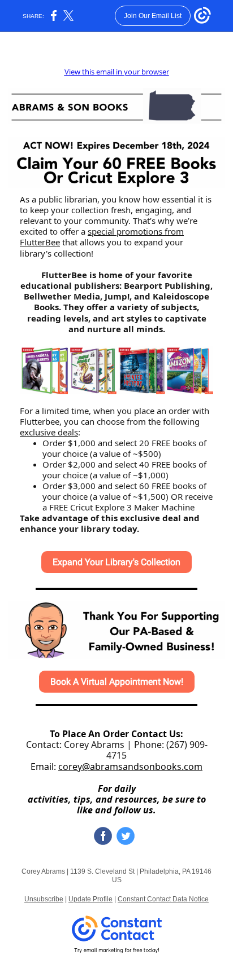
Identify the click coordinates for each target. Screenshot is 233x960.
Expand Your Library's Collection (116, 562)
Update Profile (90, 899)
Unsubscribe (43, 899)
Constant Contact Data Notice (163, 899)
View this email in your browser (116, 72)
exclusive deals (49, 432)
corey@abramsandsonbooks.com (130, 766)
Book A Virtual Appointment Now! (116, 681)
